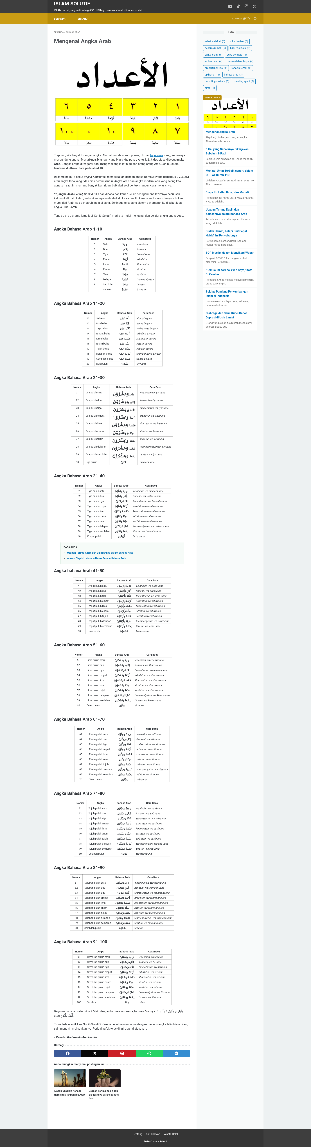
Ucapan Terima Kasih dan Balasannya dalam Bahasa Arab (100, 552)
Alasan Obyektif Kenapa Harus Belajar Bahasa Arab (96, 558)
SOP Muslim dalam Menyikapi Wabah (230, 252)
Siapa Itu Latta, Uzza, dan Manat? (227, 192)
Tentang (82, 18)
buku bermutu (237, 54)
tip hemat (212, 74)
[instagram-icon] (246, 6)
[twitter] (94, 1053)
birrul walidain (240, 48)
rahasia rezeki (241, 68)
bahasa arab (233, 74)
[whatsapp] (149, 1053)
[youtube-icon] (230, 6)
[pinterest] (122, 1053)
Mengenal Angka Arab (220, 132)
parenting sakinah (217, 81)
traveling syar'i (244, 81)
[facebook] (67, 1053)
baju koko (156, 155)
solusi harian (238, 41)
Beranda (59, 18)
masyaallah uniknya (240, 61)
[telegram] (176, 1053)
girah (210, 87)
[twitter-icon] (254, 6)
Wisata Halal (171, 1134)
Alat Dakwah (153, 1134)
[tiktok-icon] (238, 6)
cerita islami (213, 54)
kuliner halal (213, 61)
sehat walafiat (215, 41)
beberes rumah (215, 48)
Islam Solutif (72, 4)
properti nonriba (216, 68)
